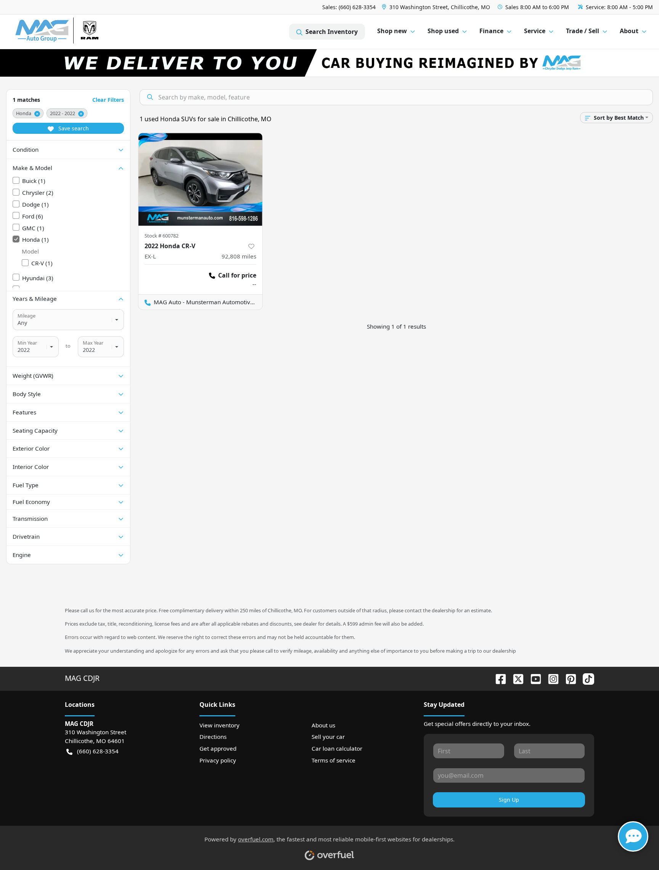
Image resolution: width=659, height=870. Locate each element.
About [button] (629, 31)
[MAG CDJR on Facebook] (497, 678)
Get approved (217, 748)
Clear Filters (108, 99)
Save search (73, 128)
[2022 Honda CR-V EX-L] (200, 179)
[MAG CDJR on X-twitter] (515, 678)
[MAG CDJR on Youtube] (533, 678)
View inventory (219, 725)
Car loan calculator (337, 748)
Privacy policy (217, 760)
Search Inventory (331, 31)
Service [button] (534, 31)
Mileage (26, 315)
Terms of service (333, 760)
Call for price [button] (237, 275)
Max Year (93, 342)
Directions (213, 736)
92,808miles (239, 256)
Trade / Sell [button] (582, 31)
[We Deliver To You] (329, 63)
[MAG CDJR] (85, 31)
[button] (437, 7)
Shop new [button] (392, 31)
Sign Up (509, 799)
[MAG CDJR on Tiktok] (585, 678)
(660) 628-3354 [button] (98, 751)
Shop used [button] (443, 31)
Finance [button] (491, 31)
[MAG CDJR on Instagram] (550, 678)
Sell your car (328, 736)
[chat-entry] (633, 836)
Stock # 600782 (161, 235)
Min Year (27, 342)
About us (323, 725)
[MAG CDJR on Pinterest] (568, 678)
